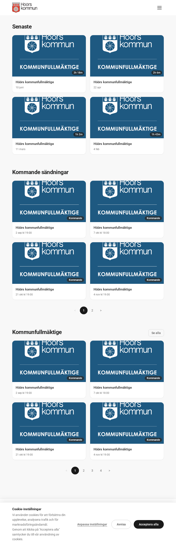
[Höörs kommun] (24, 8)
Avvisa (121, 524)
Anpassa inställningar (92, 524)
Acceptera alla (149, 524)
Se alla (156, 333)
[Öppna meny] (159, 7)
